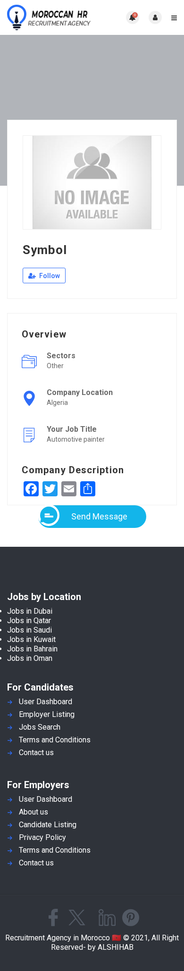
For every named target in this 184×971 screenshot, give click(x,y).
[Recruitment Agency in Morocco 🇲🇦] (49, 17)
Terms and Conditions (55, 739)
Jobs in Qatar (29, 620)
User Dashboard (45, 701)
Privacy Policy (42, 837)
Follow (49, 276)
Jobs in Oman (29, 658)
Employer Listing (47, 714)
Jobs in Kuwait (31, 639)
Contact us (36, 752)
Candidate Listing (47, 824)
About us (33, 811)
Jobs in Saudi (29, 629)
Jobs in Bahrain (32, 648)
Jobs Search (39, 727)
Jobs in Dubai (29, 611)
